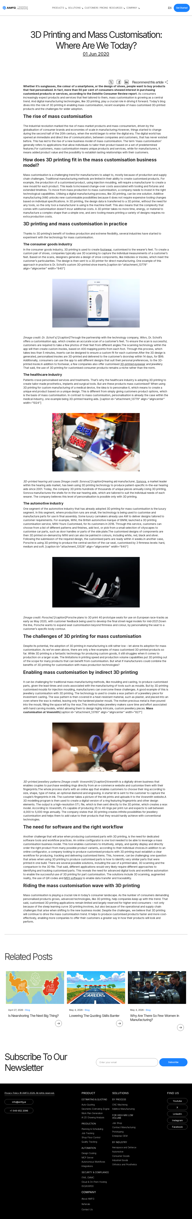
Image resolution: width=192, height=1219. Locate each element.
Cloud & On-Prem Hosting (94, 1181)
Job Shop (117, 1123)
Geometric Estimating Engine (95, 1108)
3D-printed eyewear (132, 364)
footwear (106, 249)
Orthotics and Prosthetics (124, 1164)
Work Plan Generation (92, 1113)
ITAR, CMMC (88, 1177)
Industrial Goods (120, 1160)
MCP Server (87, 1157)
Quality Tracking (89, 1141)
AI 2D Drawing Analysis (93, 1117)
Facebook (177, 1126)
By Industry (119, 1142)
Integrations (87, 1166)
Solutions (120, 1093)
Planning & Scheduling (92, 1129)
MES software (73, 878)
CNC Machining (119, 1104)
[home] (26, 8)
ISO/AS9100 (88, 1186)
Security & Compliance (95, 1172)
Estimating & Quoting (94, 1099)
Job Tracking (88, 1133)
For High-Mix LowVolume (122, 1116)
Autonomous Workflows (93, 1161)
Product (88, 1093)
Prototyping (117, 1131)
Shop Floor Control (91, 1137)
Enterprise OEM (119, 1135)
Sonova (141, 481)
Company (89, 1192)
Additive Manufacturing (123, 1108)
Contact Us (87, 1209)
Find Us (173, 1093)
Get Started (182, 7)
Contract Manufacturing (123, 1127)
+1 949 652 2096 (19, 1110)
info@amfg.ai (19, 1102)
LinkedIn (177, 1114)
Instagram (177, 1120)
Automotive (117, 1151)
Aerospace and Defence (124, 1147)
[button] (59, 8)
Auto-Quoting (88, 1104)
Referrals (86, 1204)
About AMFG (88, 1198)
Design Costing (89, 1153)
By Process (119, 1099)
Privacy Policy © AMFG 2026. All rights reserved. (29, 1093)
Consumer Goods (121, 1156)
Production (89, 1123)
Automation (89, 1148)
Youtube (177, 1101)
